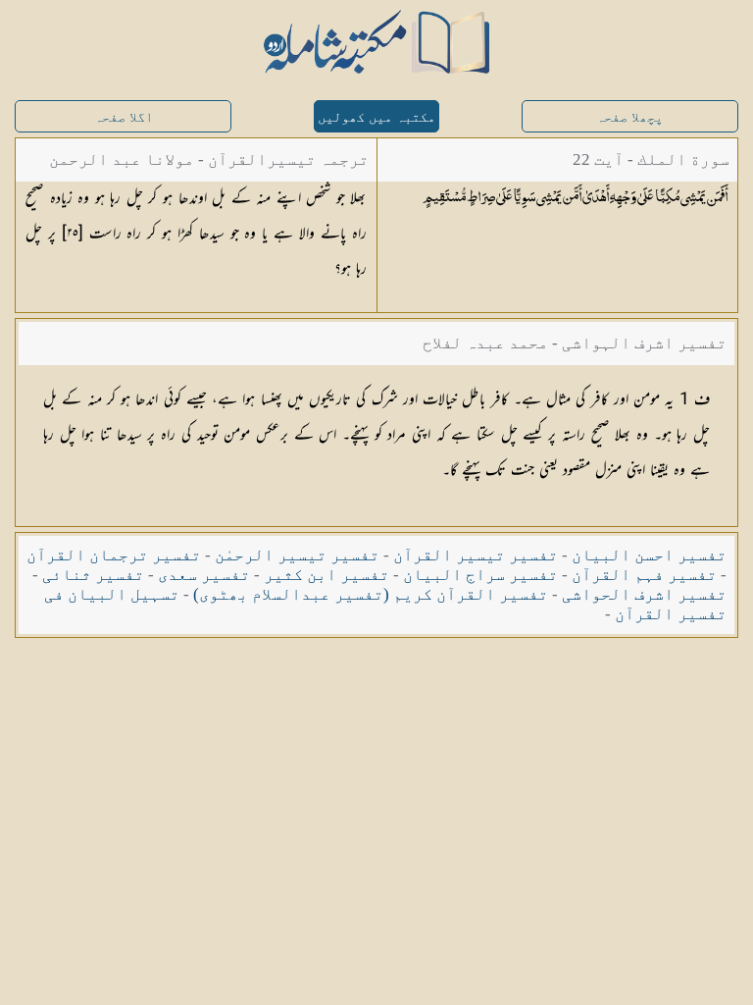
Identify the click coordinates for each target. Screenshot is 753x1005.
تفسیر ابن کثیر (326, 574)
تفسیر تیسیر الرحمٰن (297, 555)
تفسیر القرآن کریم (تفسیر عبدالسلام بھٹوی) (370, 594)
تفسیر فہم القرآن (644, 574)
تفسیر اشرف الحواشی (644, 594)
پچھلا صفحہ (629, 117)
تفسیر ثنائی (93, 574)
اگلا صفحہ (123, 117)
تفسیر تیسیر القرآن (475, 555)
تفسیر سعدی (204, 574)
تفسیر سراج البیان (480, 574)
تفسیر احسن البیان (649, 555)
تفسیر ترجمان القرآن (113, 555)
